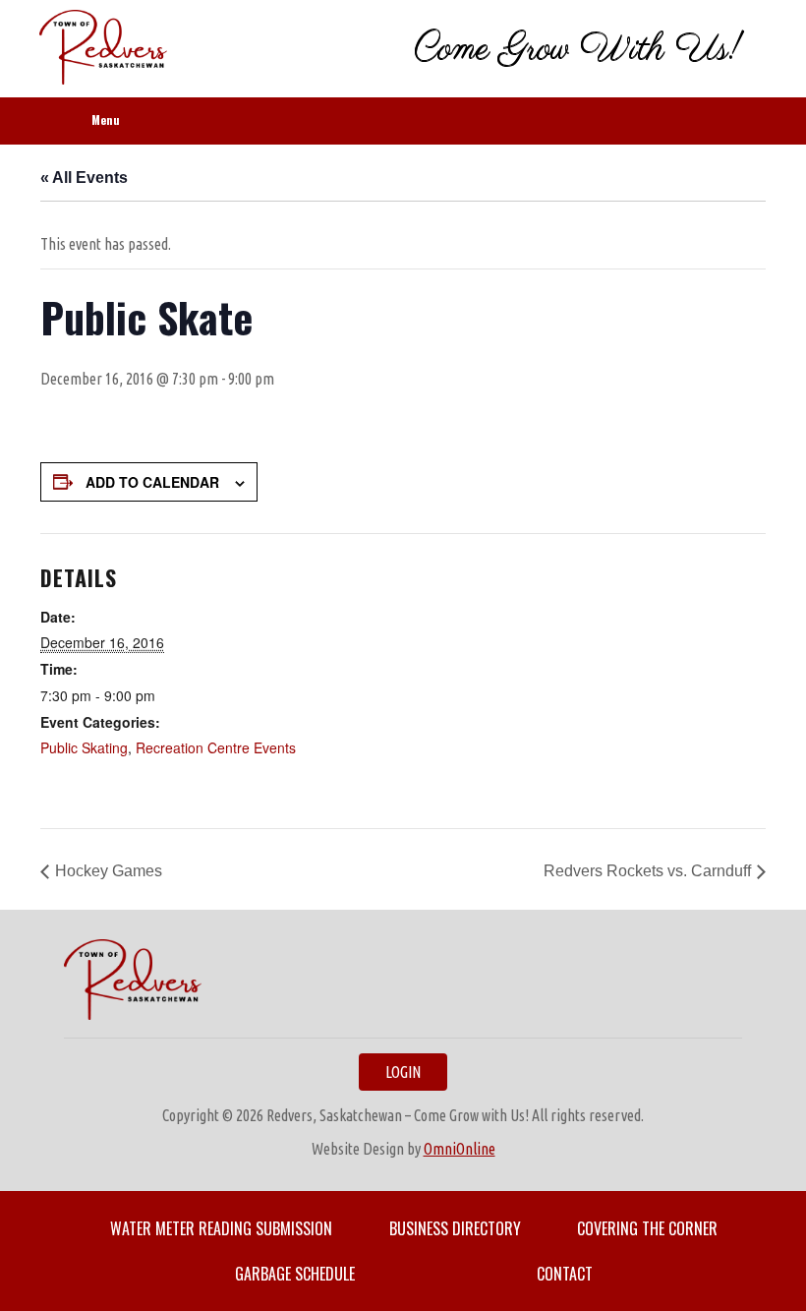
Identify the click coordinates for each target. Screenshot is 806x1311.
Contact (565, 1273)
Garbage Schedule (295, 1273)
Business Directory (455, 1228)
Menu (105, 119)
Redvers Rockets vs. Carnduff (647, 871)
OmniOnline (459, 1149)
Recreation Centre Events (216, 747)
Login (403, 1072)
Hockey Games (108, 871)
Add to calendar (152, 482)
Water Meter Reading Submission (221, 1228)
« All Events (84, 177)
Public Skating (84, 747)
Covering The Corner (647, 1228)
